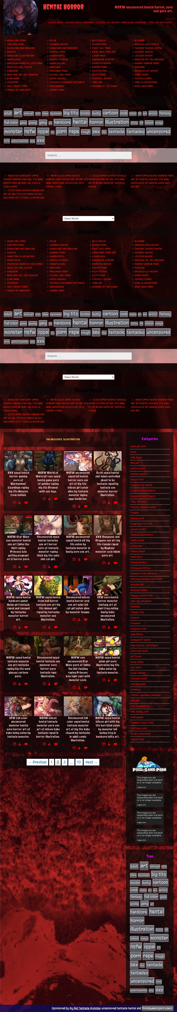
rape (74, 131)
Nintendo (55, 67)
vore (6, 141)
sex (96, 131)
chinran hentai (59, 44)
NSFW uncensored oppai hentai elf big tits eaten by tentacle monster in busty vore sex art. (78, 544)
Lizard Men (98, 55)
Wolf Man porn (144, 86)
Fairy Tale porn (101, 48)
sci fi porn (98, 74)
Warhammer (57, 86)
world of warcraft (20, 141)
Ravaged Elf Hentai (146, 71)
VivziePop (12, 82)
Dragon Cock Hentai (147, 44)
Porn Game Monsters (134, 22)
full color (11, 122)
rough (85, 132)
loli (141, 122)
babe (38, 113)
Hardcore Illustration (20, 55)
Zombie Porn (57, 90)
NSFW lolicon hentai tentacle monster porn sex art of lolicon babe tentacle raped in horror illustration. (48, 727)
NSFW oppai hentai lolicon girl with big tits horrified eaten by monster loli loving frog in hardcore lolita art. (107, 727)
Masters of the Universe (149, 59)
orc (52, 132)
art (18, 112)
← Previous (37, 762)
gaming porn (57, 52)
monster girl (58, 63)
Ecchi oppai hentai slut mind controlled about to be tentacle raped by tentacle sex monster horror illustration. (107, 484)
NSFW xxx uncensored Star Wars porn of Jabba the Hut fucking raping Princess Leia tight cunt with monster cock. (78, 669)
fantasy (165, 113)
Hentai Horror (63, 7)
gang (43, 122)
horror (96, 122)
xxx (40, 140)
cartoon (110, 113)
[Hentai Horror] (20, 17)
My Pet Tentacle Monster (85, 1008)
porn (61, 131)
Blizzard (140, 40)
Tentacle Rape (143, 78)
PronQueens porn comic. (157, 1008)
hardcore (62, 122)
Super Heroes (58, 78)
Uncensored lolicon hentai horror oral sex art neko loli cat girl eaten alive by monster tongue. (78, 604)
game (23, 123)
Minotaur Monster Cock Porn (25, 63)
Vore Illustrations (146, 82)
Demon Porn (99, 44)
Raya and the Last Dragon (22, 74)
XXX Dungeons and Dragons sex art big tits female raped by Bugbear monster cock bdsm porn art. (107, 546)
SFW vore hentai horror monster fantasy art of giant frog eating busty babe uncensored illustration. (107, 608)
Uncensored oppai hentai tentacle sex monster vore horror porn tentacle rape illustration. (48, 667)
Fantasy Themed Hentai (148, 48)
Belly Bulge (99, 40)
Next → (91, 762)
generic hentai (144, 52)
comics (133, 113)
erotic (153, 113)
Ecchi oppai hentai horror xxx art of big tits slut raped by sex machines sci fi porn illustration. (24, 194)
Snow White (142, 74)
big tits (71, 113)
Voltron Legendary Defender (67, 82)
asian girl (28, 113)
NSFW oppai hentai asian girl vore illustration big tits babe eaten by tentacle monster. (107, 665)
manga (159, 123)
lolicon (149, 123)
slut (104, 132)
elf (139, 113)
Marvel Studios (59, 59)
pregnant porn (59, 71)
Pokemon (12, 71)
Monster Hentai (101, 63)
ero (145, 113)
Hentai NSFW (55, 22)
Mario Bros (13, 59)
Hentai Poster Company (80, 22)
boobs (85, 113)
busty (96, 113)
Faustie (11, 52)
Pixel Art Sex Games (161, 22)
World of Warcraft (19, 90)
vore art (97, 82)
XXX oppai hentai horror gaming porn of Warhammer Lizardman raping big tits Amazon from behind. (18, 484)
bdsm (45, 113)
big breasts (55, 113)
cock (123, 113)
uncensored (158, 131)
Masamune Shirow (103, 59)
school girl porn (60, 74)
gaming (33, 123)
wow (32, 141)
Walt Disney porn (17, 86)
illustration (117, 122)
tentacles (135, 131)
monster (13, 131)
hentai (80, 121)
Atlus (53, 40)
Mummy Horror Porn (147, 63)
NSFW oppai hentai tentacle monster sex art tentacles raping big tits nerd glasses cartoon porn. (18, 667)
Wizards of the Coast (105, 86)
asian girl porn (16, 40)
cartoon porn (15, 44)
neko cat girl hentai (19, 67)
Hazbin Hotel (57, 55)
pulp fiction (99, 71)
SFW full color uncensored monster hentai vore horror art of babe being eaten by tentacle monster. (18, 727)
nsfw (29, 131)
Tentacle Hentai (101, 78)
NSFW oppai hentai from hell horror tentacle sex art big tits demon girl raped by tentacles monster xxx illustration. (48, 608)
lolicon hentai (143, 55)
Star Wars (13, 78)
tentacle (116, 131)
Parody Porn (99, 67)
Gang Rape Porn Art (104, 52)
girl (50, 123)
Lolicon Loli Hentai (107, 22)
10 (79, 762)
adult (8, 113)
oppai (43, 131)
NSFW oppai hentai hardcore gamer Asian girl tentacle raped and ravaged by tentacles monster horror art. (18, 608)
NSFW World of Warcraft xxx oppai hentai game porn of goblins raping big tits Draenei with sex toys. (48, 482)
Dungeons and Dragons (21, 48)
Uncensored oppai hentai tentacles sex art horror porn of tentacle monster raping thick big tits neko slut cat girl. (48, 548)
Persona (140, 67)
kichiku (134, 123)
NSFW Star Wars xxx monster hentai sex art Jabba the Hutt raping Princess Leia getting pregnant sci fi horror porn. (18, 548)
